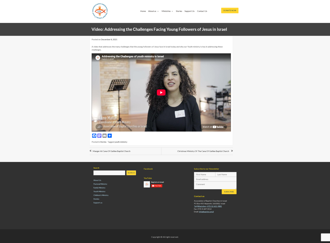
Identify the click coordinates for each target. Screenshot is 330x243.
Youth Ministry (99, 191)
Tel (195, 206)
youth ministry (121, 142)
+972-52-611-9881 (214, 206)
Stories (179, 11)
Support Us (190, 11)
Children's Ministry (100, 195)
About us (152, 11)
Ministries (166, 11)
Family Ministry (99, 188)
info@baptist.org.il (206, 212)
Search (96, 168)
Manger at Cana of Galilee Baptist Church (111, 151)
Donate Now (230, 10)
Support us (97, 203)
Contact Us (202, 11)
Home (143, 11)
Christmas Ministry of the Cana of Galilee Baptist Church (203, 151)
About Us (97, 180)
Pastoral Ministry (100, 184)
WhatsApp (201, 206)
